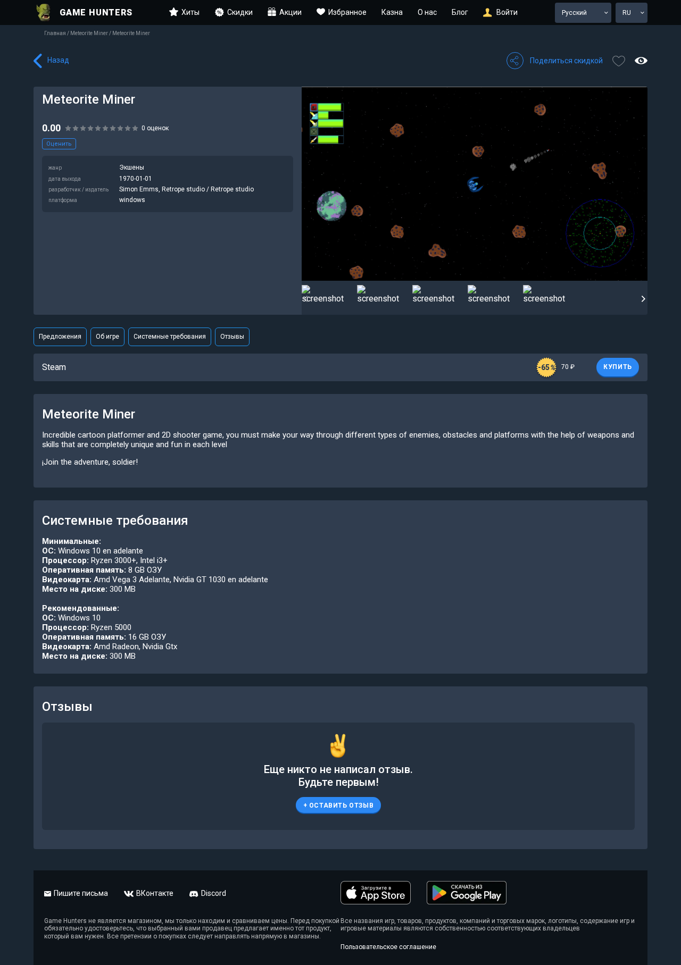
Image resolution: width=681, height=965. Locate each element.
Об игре (107, 336)
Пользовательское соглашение (388, 947)
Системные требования (170, 336)
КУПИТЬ (617, 367)
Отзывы (232, 336)
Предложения (60, 336)
